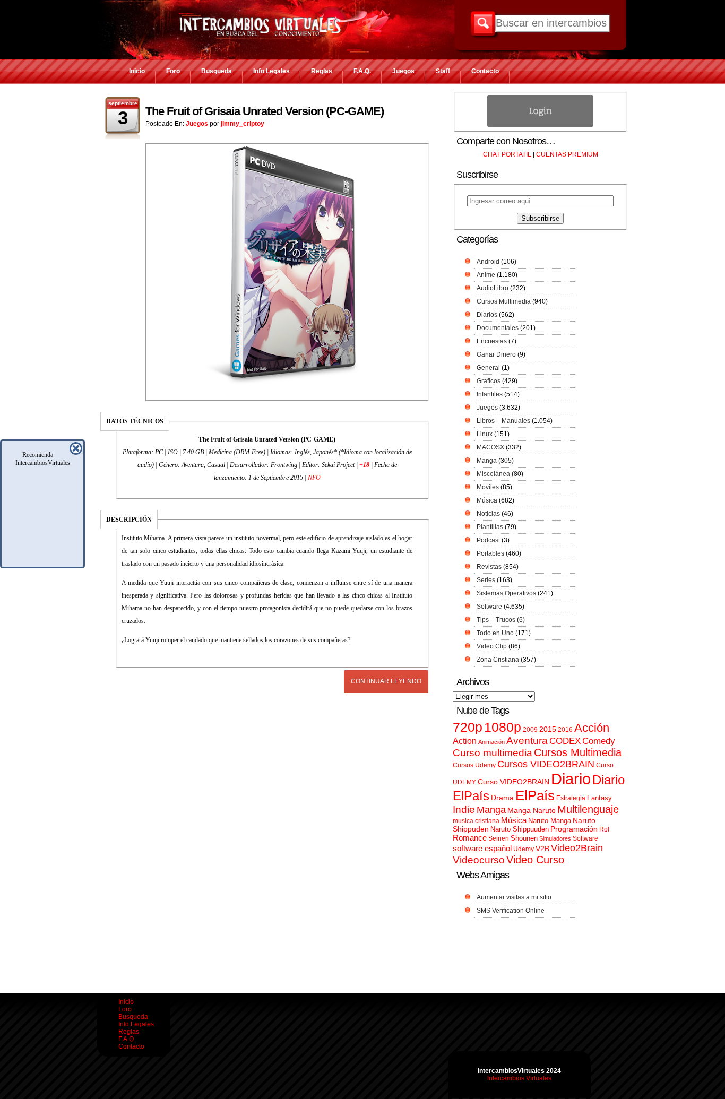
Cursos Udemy (474, 765)
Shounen (524, 838)
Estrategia (570, 798)
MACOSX (490, 447)
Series (486, 580)
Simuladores (555, 838)
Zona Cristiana (498, 659)
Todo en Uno (495, 633)
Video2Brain (577, 847)
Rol (604, 829)
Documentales (498, 328)
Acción (591, 727)
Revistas (489, 566)
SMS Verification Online (511, 910)
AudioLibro (492, 288)
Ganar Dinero (496, 354)
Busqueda (216, 71)
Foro (173, 71)
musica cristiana (476, 821)
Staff (443, 71)
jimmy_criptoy (242, 123)
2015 (547, 729)
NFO (314, 477)
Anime (486, 275)
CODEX (565, 740)
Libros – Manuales (503, 421)
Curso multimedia (492, 752)
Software (489, 606)
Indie (464, 809)
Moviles (488, 487)
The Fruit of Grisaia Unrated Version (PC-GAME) (264, 111)
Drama (502, 797)
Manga (487, 460)
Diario (571, 779)
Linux (485, 434)
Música (487, 500)
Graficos (488, 381)
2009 (530, 729)
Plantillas (490, 527)
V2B (542, 848)
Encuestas (492, 341)
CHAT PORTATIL (507, 154)
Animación (491, 742)
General (488, 367)
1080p (502, 727)
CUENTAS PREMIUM (567, 154)
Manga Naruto (531, 811)
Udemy (523, 849)
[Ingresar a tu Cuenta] (540, 124)
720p (467, 727)
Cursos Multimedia (504, 301)
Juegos (403, 71)
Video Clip (492, 646)
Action (465, 741)
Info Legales (271, 71)
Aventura (527, 740)
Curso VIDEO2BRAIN (513, 781)
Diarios (487, 314)
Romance (470, 837)
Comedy (598, 740)
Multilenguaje (588, 809)
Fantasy (599, 798)
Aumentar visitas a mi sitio (514, 897)
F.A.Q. (362, 71)
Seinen (498, 838)
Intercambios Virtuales (519, 1078)
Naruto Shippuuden (519, 829)
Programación (574, 829)
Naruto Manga (549, 821)
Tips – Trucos (496, 620)
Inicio (137, 71)
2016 (565, 729)
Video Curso (535, 860)
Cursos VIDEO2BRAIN (545, 764)
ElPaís (535, 795)
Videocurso (479, 860)
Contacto (485, 71)
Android (488, 261)
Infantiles (490, 394)
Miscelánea (493, 474)
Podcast (488, 540)
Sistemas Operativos (506, 593)
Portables (490, 553)
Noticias (488, 513)
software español (482, 848)
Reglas (321, 71)
